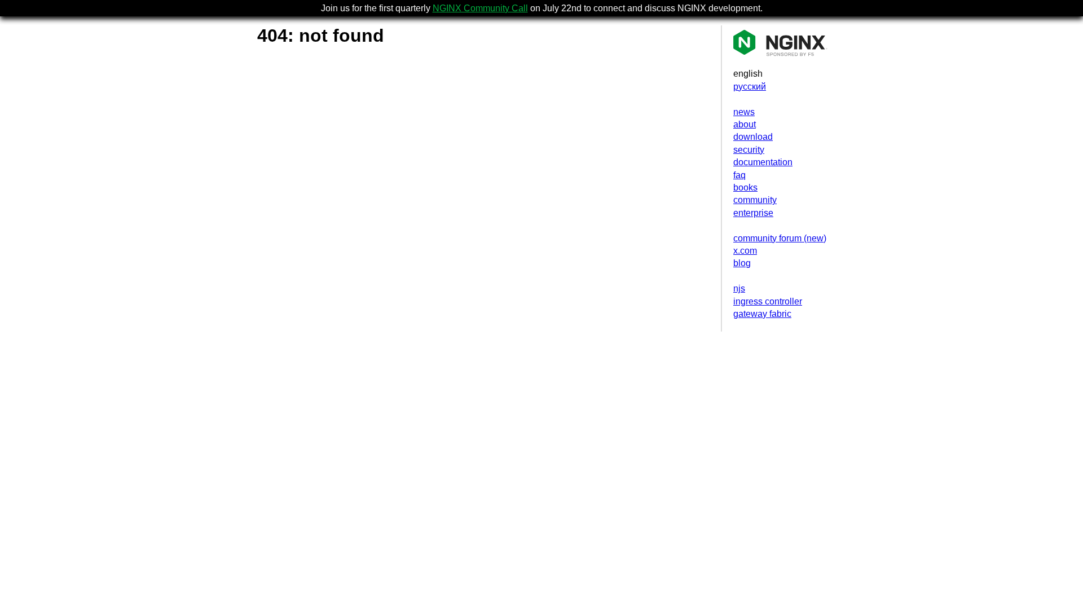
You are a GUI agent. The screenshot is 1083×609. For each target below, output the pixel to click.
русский (749, 86)
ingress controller (767, 301)
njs (739, 288)
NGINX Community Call (480, 8)
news (744, 112)
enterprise (753, 213)
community (755, 200)
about (744, 124)
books (745, 187)
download (753, 137)
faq (739, 175)
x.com (745, 250)
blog (742, 263)
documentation (763, 162)
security (748, 150)
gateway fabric (762, 314)
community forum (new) (779, 238)
